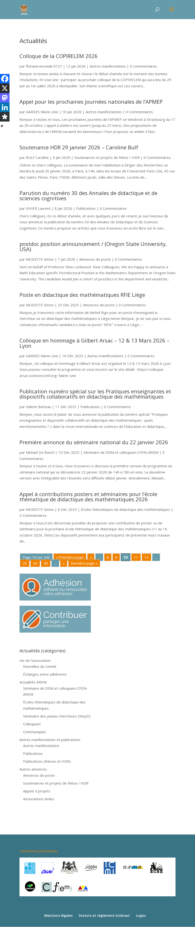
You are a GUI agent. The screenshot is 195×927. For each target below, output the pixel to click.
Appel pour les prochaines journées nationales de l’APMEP (91, 101)
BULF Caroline (37, 157)
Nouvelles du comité (39, 666)
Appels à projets (36, 791)
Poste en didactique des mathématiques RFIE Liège (82, 294)
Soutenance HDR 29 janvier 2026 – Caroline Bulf (79, 147)
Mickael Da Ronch (40, 452)
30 (35, 563)
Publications (86, 208)
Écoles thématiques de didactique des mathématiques (125, 509)
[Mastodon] (5, 97)
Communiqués (34, 731)
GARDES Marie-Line (42, 111)
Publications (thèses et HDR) (47, 761)
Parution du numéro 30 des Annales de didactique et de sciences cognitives (88, 195)
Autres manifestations (108, 66)
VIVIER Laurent (38, 208)
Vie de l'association (35, 660)
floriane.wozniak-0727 (44, 66)
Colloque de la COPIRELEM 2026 (59, 55)
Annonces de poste (95, 259)
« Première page (70, 557)
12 (146, 557)
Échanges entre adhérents (45, 674)
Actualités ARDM (33, 682)
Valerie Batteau (38, 406)
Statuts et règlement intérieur (104, 915)
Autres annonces (33, 769)
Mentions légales (58, 915)
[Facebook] (5, 78)
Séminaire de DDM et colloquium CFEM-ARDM (120, 452)
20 (25, 563)
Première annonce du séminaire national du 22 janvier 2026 (94, 442)
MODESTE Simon (40, 259)
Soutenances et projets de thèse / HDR (107, 157)
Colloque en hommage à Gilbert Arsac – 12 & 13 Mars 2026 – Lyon (94, 343)
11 (136, 557)
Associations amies (38, 798)
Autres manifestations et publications (50, 739)
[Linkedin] (5, 107)
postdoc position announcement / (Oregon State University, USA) (93, 246)
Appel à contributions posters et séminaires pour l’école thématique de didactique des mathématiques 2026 (88, 496)
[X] (5, 88)
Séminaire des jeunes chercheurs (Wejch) (56, 716)
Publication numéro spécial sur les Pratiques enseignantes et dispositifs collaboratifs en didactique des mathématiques (95, 394)
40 (46, 563)
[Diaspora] (5, 117)
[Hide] (2, 126)
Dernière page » (84, 563)
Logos (141, 915)
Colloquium (32, 724)
